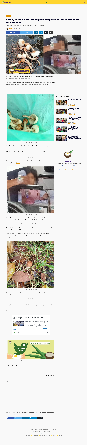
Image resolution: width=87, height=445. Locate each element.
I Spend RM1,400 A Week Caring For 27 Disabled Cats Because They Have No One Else (74, 110)
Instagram (45, 360)
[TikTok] (68, 166)
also (10, 311)
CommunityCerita (72, 105)
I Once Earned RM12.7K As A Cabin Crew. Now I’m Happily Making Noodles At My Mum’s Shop (74, 119)
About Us (37, 429)
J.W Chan (11, 28)
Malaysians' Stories (62, 96)
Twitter (40, 360)
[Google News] (74, 166)
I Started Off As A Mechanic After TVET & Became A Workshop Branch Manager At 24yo (74, 128)
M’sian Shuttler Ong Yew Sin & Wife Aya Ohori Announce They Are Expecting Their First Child (74, 137)
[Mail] (73, 166)
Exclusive (70, 132)
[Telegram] (41, 32)
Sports (69, 141)
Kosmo (18, 163)
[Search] (84, 2)
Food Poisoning (19, 414)
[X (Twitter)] (63, 166)
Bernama (30, 235)
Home (14, 412)
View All (79, 96)
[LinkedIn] (36, 32)
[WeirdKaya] (6, 2)
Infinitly (44, 433)
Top (44, 437)
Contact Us (53, 429)
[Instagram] (65, 166)
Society (8, 15)
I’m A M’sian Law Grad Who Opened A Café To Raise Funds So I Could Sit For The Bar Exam (74, 101)
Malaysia (28, 414)
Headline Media (46, 431)
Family (12, 414)
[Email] (46, 32)
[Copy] (51, 32)
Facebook (36, 360)
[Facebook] (62, 165)
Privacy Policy (45, 429)
